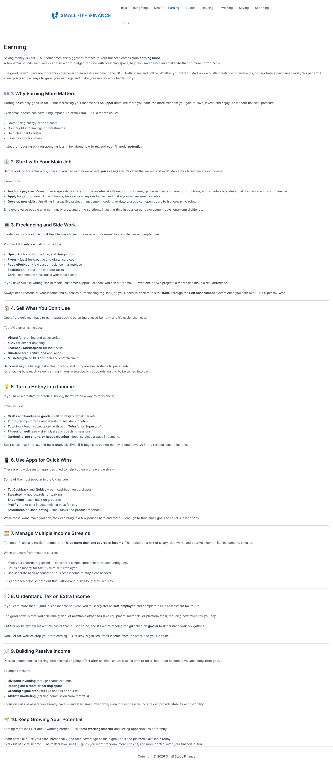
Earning (173, 8)
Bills (124, 8)
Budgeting (140, 8)
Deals (158, 8)
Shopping (262, 8)
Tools (125, 23)
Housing (208, 8)
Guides (190, 8)
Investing (226, 8)
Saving (244, 8)
